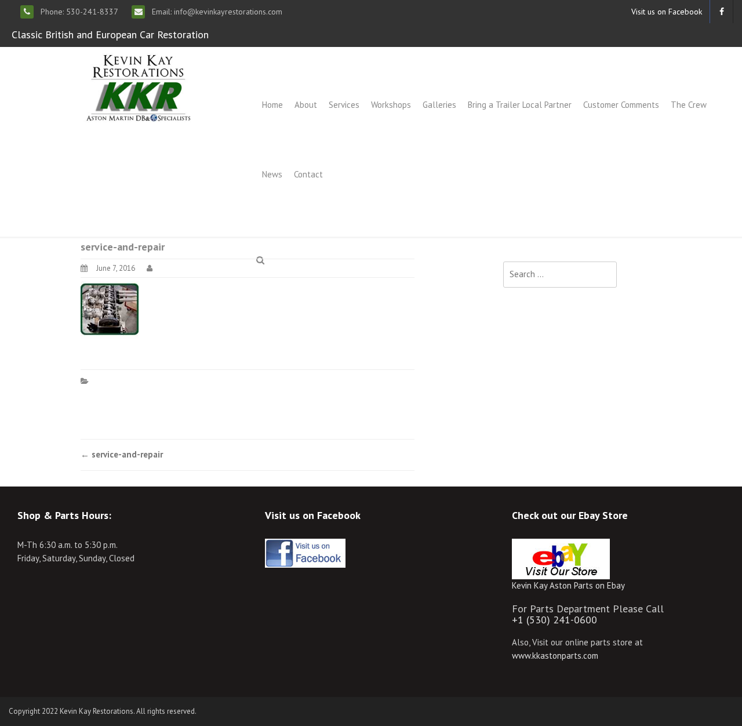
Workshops (391, 104)
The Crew (689, 104)
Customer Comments (621, 104)
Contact (308, 174)
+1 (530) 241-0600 (554, 619)
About (305, 104)
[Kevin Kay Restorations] (137, 86)
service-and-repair (122, 454)
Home (272, 104)
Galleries (439, 104)
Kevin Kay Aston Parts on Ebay (568, 585)
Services (344, 104)
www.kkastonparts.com (555, 655)
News (272, 174)
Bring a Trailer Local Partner (520, 104)
